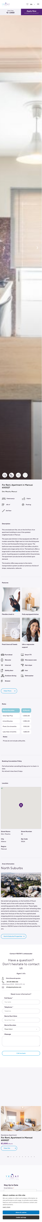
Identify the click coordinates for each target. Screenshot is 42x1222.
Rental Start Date (10, 1016)
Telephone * (8, 1007)
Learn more (6, 1207)
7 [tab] (25, 1156)
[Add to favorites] (25, 475)
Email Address (9, 1188)
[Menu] (38, 4)
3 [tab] (13, 1156)
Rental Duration (10, 1025)
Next (37, 247)
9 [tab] (31, 1156)
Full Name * (8, 998)
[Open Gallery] (4, 475)
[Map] (11, 475)
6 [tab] (22, 1156)
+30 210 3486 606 (12, 982)
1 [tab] (8, 1156)
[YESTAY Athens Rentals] (5, 4)
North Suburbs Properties (13, 936)
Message (7, 1034)
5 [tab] (19, 1156)
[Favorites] (27, 6)
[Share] (18, 475)
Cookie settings (21, 1217)
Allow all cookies (21, 1212)
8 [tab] (28, 1156)
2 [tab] (10, 1156)
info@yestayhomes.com (13, 987)
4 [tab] (16, 1156)
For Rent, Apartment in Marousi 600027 (17, 1139)
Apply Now (31, 12)
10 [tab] (34, 1156)
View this (7, 1148)
